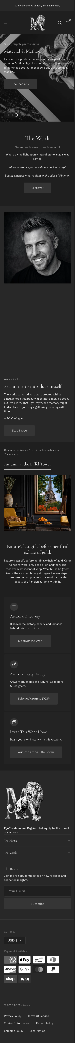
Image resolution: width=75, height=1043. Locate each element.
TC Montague (22, 1008)
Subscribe (36, 906)
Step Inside (19, 433)
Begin (16, 80)
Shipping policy (13, 1033)
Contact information (17, 1026)
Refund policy (44, 1026)
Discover (36, 190)
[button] (6, 22)
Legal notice (37, 1033)
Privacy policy (12, 1019)
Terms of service (38, 1019)
